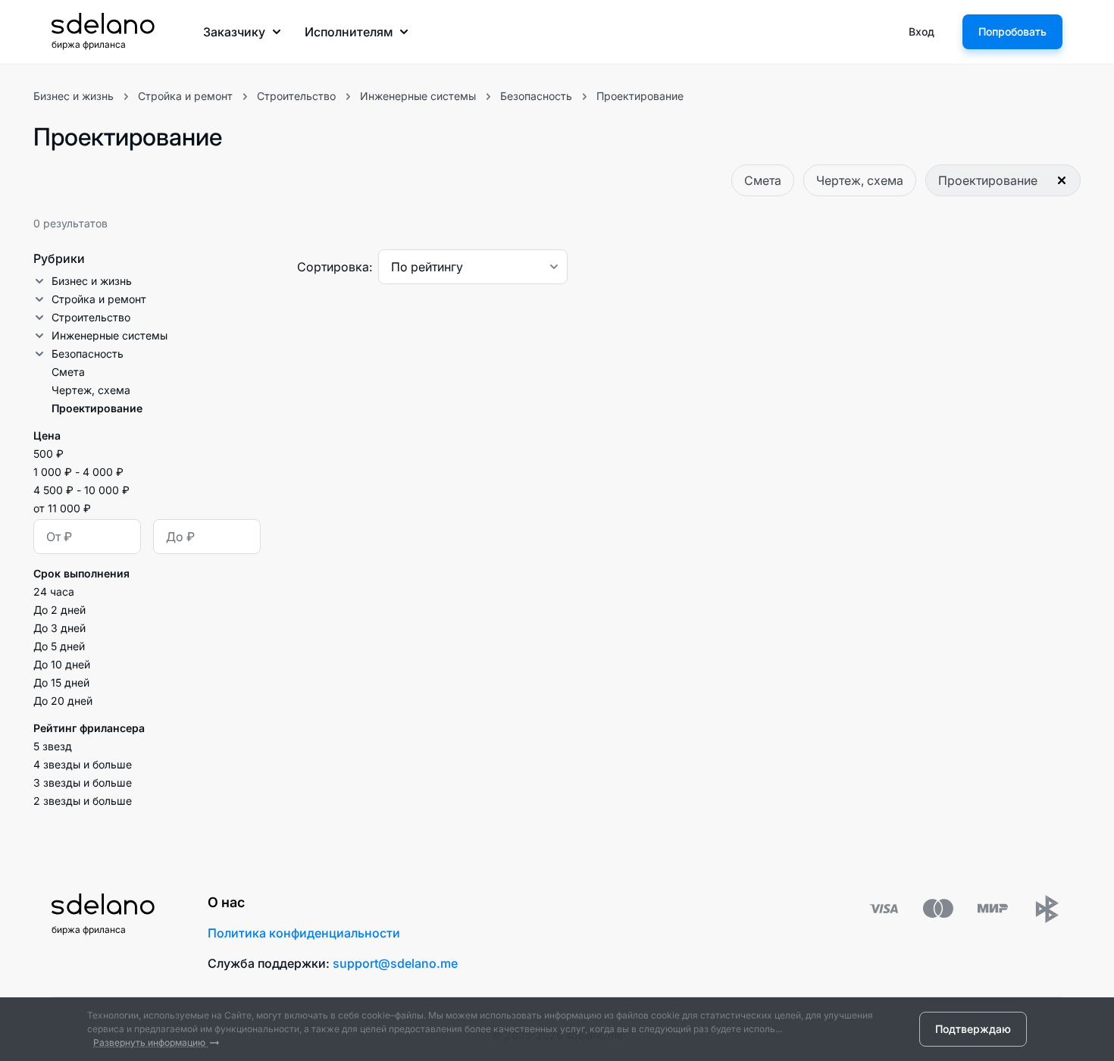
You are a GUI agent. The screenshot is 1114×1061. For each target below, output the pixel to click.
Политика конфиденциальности (304, 933)
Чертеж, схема (859, 180)
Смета (762, 180)
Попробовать (1012, 31)
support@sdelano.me (395, 963)
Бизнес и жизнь (73, 95)
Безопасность (536, 95)
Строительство (296, 95)
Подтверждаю (973, 1028)
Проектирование (640, 95)
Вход (921, 31)
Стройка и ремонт (185, 95)
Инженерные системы (418, 95)
